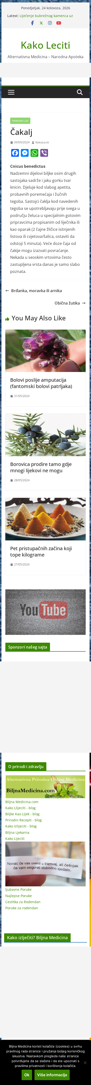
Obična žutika (67, 303)
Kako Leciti (45, 45)
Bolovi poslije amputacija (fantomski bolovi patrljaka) (41, 383)
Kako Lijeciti (15, 838)
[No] (85, 1062)
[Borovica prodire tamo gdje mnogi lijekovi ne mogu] (45, 417)
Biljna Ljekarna (17, 832)
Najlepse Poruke (18, 895)
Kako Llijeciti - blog (20, 808)
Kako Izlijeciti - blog (21, 826)
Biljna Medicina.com (21, 801)
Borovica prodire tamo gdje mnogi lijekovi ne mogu (41, 467)
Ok (26, 1074)
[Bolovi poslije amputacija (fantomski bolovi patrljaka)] (45, 333)
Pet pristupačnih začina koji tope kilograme (41, 551)
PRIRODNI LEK (20, 120)
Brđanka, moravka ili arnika (36, 290)
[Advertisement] (45, 707)
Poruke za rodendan (21, 908)
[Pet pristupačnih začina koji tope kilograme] (45, 501)
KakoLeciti (42, 142)
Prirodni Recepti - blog (23, 820)
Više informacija (52, 1074)
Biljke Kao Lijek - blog (22, 814)
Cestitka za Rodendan (23, 902)
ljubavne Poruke (18, 889)
